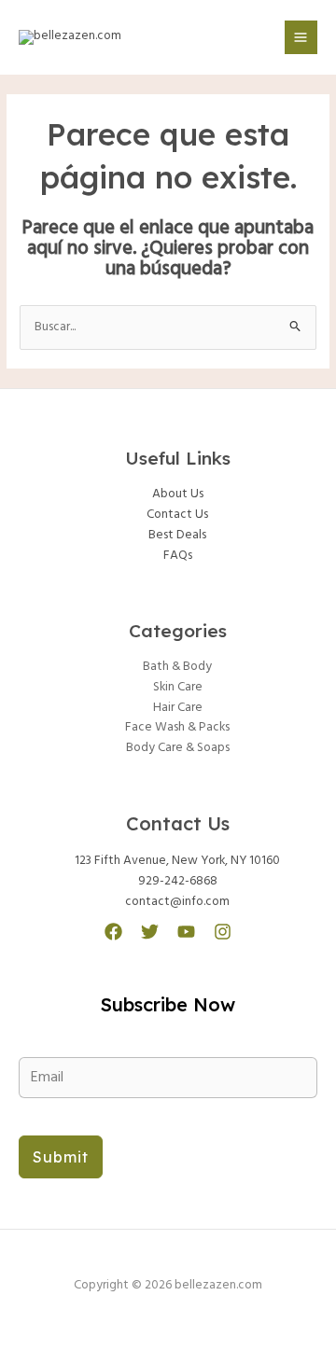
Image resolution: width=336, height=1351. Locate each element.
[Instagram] (222, 931)
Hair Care (178, 707)
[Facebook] (113, 931)
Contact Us (177, 514)
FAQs (177, 555)
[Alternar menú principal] (301, 37)
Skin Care (178, 687)
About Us (177, 494)
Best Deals (177, 535)
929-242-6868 (177, 881)
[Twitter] (150, 931)
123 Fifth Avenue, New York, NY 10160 (177, 860)
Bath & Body (177, 666)
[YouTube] (186, 931)
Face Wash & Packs (177, 727)
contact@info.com (177, 902)
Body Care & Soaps (178, 748)
